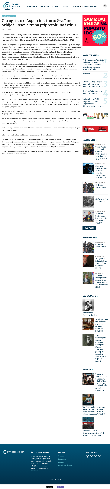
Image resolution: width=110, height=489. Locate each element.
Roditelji (86, 74)
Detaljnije (34, 471)
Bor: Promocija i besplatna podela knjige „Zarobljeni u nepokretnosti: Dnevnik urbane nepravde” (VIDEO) (94, 410)
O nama (61, 456)
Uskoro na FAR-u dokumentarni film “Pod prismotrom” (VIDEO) (93, 433)
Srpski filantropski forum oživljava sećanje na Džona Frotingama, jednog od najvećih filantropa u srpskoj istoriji (100, 348)
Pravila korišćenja (65, 465)
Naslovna (32, 6)
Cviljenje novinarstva (100, 186)
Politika (8, 16)
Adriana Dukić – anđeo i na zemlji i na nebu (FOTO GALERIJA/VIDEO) (92, 84)
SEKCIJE (76, 6)
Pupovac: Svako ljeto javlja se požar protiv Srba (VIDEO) (101, 218)
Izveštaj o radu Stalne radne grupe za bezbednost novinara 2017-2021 (101, 325)
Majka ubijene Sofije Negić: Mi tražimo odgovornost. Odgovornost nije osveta (93, 102)
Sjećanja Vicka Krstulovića (101, 200)
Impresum (62, 459)
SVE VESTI (44, 6)
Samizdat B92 (90, 6)
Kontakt (61, 462)
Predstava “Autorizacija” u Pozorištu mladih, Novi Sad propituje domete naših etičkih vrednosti (101, 382)
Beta (3, 16)
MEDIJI (55, 6)
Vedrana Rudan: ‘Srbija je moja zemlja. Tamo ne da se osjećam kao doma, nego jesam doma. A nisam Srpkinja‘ (93, 64)
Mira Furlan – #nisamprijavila (89, 314)
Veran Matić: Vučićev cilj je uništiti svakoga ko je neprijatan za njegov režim (101, 153)
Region (66, 6)
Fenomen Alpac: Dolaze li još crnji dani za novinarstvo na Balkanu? (101, 172)
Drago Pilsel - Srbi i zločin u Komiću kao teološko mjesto (101, 263)
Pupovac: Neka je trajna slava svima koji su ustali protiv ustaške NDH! (101, 281)
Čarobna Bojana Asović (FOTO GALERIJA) (92, 92)
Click (60, 487)
